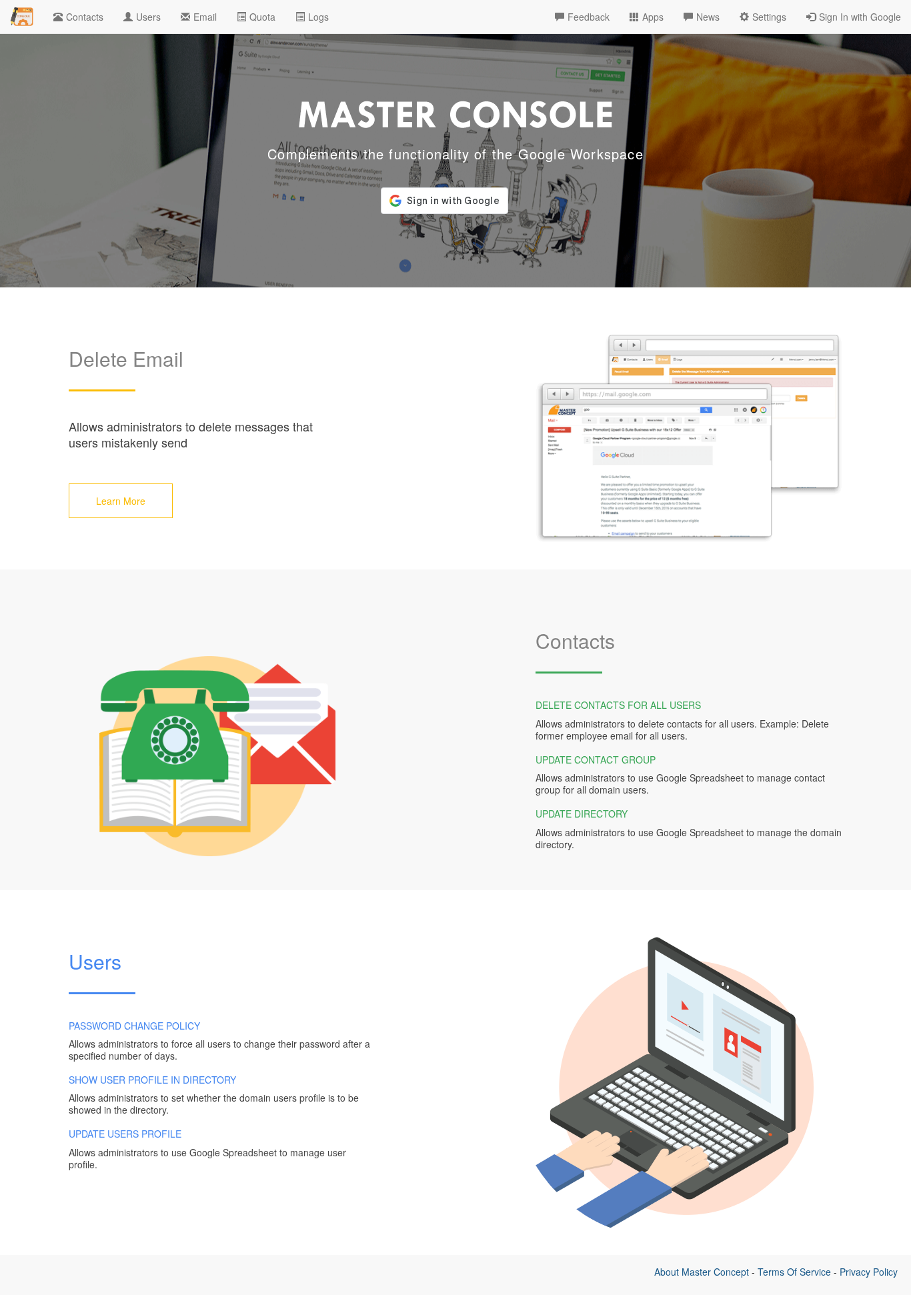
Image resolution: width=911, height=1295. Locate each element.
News (708, 16)
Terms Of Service (794, 1271)
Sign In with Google (860, 16)
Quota (262, 16)
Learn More (120, 500)
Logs (318, 16)
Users (148, 16)
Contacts (84, 16)
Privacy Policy (869, 1271)
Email (205, 16)
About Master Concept (701, 1271)
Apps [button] (653, 16)
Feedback (589, 16)
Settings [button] (769, 16)
